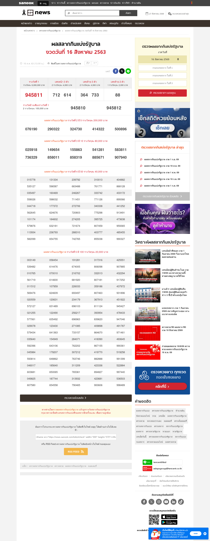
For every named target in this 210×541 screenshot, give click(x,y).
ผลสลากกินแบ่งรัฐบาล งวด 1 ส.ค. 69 (161, 172)
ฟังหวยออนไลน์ (143, 415)
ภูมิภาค (96, 24)
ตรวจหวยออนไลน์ (155, 441)
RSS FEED (73, 451)
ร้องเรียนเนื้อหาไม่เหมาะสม (149, 485)
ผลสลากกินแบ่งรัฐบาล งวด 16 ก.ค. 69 (162, 178)
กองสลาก (140, 441)
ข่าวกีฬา (126, 3)
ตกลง (196, 533)
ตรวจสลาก (159, 426)
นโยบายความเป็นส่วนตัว (169, 537)
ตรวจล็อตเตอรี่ (180, 420)
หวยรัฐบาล (177, 431)
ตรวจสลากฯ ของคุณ (164, 93)
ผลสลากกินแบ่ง (142, 410)
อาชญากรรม (41, 24)
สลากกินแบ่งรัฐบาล (174, 426)
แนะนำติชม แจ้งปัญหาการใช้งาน (175, 485)
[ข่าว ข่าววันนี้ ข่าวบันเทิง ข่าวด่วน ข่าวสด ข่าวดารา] (40, 13)
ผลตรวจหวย (170, 441)
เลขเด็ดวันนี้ (141, 436)
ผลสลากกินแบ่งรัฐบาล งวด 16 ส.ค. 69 (162, 165)
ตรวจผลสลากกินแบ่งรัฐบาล (65, 409)
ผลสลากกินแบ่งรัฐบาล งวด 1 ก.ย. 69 (161, 159)
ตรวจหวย (104, 3)
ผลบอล (95, 3)
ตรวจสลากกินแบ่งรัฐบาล (78, 3)
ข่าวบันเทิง (115, 3)
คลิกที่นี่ (161, 387)
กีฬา (105, 24)
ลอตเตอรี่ (92, 465)
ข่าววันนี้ (61, 3)
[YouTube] (166, 502)
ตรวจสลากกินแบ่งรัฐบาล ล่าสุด (162, 147)
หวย (154, 415)
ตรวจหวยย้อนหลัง (74, 398)
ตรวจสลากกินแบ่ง (144, 426)
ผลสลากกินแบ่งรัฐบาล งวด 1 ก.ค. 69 (161, 185)
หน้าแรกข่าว (26, 24)
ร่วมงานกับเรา (156, 476)
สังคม (87, 24)
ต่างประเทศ (76, 24)
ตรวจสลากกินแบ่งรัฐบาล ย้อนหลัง (161, 196)
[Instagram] (159, 502)
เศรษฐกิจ (114, 24)
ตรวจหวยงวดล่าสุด (180, 14)
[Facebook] (144, 502)
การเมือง (54, 24)
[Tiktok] (181, 502)
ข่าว (53, 3)
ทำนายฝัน (136, 3)
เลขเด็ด (162, 415)
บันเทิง (65, 24)
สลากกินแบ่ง (180, 436)
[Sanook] (24, 3)
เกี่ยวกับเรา (143, 476)
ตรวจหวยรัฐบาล (153, 431)
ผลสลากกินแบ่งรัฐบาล (76, 44)
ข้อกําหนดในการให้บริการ (169, 481)
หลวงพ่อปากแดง (154, 420)
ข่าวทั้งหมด (126, 24)
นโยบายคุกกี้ (184, 537)
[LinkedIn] (173, 502)
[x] (151, 502)
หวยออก (166, 431)
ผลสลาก (139, 431)
